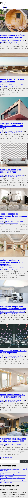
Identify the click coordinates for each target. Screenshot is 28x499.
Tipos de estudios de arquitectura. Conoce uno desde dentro (13, 216)
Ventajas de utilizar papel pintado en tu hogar (10, 171)
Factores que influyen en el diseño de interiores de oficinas (13, 307)
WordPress (21, 496)
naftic (2, 42)
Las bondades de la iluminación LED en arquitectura (13, 351)
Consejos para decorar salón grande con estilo (12, 80)
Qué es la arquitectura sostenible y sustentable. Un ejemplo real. (12, 262)
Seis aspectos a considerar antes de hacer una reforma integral (11, 125)
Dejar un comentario (11, 42)
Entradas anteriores (6, 457)
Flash (21, 494)
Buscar (2, 459)
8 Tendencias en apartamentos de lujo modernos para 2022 (13, 440)
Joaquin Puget (16, 492)
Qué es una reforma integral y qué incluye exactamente (12, 396)
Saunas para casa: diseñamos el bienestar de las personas (13, 36)
